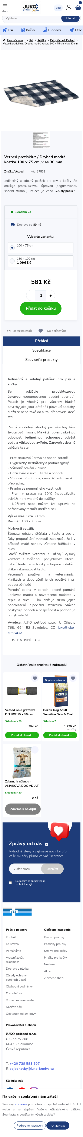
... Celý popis (64, 191)
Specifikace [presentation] (41, 350)
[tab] (41, 341)
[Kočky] (22, 30)
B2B (58, 8)
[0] (78, 9)
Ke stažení (12, 944)
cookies (21, 1104)
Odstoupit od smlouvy (21, 1014)
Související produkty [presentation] (41, 359)
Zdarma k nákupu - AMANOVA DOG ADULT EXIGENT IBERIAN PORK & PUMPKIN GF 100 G (22, 783)
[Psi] (4, 30)
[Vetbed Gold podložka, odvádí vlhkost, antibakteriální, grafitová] (22, 691)
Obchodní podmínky (19, 987)
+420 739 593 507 (25, 1063)
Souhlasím (58, 1126)
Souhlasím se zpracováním (30, 882)
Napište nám (14, 1007)
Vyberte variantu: (40, 236)
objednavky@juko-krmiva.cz (32, 1068)
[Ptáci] (71, 30)
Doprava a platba (17, 969)
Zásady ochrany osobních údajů (16, 977)
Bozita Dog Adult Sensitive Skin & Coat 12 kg (58, 712)
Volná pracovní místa (20, 1000)
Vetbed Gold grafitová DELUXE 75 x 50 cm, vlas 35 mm (20, 712)
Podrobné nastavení (30, 1126)
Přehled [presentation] (41, 341)
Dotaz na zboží (22, 331)
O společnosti (15, 993)
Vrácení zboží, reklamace (15, 960)
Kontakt (11, 937)
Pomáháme (13, 951)
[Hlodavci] (45, 30)
